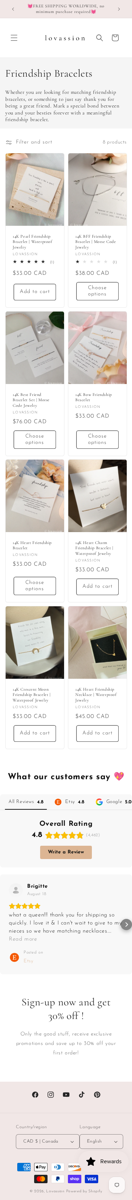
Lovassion (55, 1191)
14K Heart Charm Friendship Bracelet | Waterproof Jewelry (94, 548)
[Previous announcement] (13, 9)
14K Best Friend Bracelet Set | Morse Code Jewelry (31, 399)
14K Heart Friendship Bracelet (32, 545)
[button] (14, 38)
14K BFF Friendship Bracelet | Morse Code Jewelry (95, 242)
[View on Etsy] (16, 890)
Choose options (97, 291)
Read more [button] (23, 939)
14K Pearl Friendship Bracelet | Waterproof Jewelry (32, 242)
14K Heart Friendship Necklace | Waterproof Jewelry (96, 695)
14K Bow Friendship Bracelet (93, 397)
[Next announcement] (119, 9)
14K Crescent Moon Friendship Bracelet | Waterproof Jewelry (32, 695)
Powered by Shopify (84, 1191)
